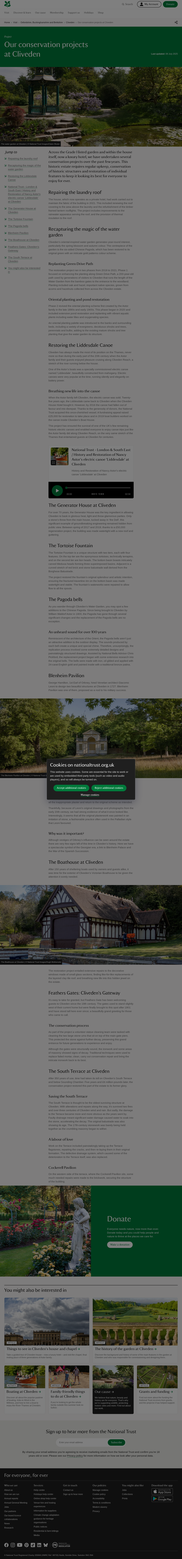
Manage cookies (90, 795)
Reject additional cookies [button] (109, 788)
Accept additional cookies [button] (71, 788)
